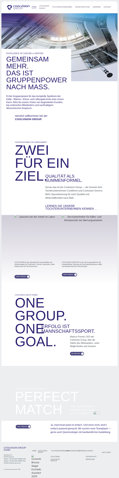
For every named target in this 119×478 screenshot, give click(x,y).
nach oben (106, 452)
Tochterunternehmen (62, 7)
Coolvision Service (55, 460)
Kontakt (107, 7)
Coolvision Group (44, 7)
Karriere (97, 7)
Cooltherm (55, 456)
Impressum (90, 459)
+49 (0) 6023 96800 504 (17, 461)
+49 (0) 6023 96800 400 (17, 459)
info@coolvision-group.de (12, 463)
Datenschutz (91, 456)
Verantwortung (82, 7)
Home (34, 7)
